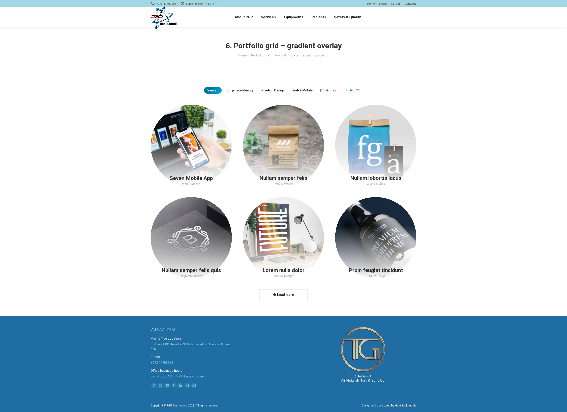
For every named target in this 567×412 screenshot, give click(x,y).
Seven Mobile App (191, 178)
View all (212, 90)
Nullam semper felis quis (191, 270)
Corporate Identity (239, 90)
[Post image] (191, 145)
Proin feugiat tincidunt (376, 270)
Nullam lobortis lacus (375, 178)
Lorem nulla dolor (283, 270)
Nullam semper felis (283, 178)
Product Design (273, 90)
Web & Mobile (303, 90)
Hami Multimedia (405, 405)
